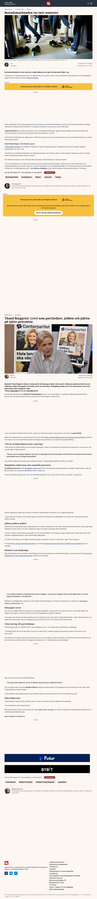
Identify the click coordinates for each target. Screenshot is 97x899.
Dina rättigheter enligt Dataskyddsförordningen (64, 876)
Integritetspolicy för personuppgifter (61, 871)
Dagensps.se (8, 9)
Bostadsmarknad (12, 177)
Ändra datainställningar (56, 889)
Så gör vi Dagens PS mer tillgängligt (61, 887)
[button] (48, 758)
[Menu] (91, 3)
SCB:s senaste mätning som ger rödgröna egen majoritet (64, 437)
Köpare (38, 177)
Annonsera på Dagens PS (57, 880)
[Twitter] (11, 873)
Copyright (52, 869)
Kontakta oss (53, 867)
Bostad (29, 9)
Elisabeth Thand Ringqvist (45, 782)
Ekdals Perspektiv (25, 782)
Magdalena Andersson (33, 468)
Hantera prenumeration (56, 862)
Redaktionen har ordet (56, 882)
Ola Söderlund (16, 184)
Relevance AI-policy (56, 878)
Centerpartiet (11, 782)
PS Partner (52, 885)
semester (48, 177)
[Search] (88, 3)
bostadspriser (27, 177)
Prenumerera (49, 172)
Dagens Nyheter (32, 78)
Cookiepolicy (53, 873)
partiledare (62, 782)
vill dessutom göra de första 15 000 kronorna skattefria (63, 544)
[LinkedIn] (16, 873)
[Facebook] (6, 873)
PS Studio (18, 315)
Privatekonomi (19, 9)
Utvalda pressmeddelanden (58, 864)
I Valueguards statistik (12, 147)
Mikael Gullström (17, 789)
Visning (58, 177)
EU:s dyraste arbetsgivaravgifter (23, 544)
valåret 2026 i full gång (46, 710)
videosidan (14, 391)
